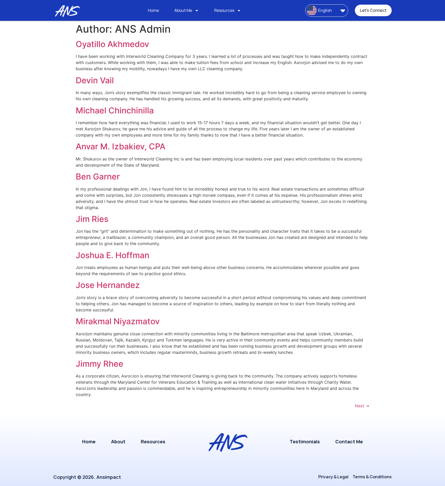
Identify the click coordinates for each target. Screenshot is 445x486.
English (325, 10)
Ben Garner (98, 177)
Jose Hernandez (108, 285)
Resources (224, 10)
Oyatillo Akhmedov (112, 44)
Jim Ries (92, 219)
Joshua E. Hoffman (112, 255)
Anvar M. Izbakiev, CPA (120, 146)
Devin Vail (95, 80)
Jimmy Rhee (99, 364)
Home (153, 10)
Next (362, 405)
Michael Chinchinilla (115, 110)
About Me (183, 10)
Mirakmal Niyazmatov (118, 321)
